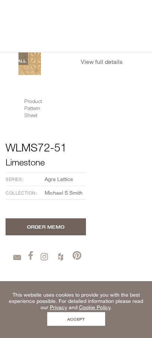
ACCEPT (76, 319)
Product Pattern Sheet (33, 108)
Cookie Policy (94, 307)
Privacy (58, 307)
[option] (29, 63)
